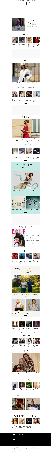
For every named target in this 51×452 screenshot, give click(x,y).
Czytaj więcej (25, 103)
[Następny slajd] (39, 39)
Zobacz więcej (25, 212)
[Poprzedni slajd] (11, 39)
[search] (35, 6)
